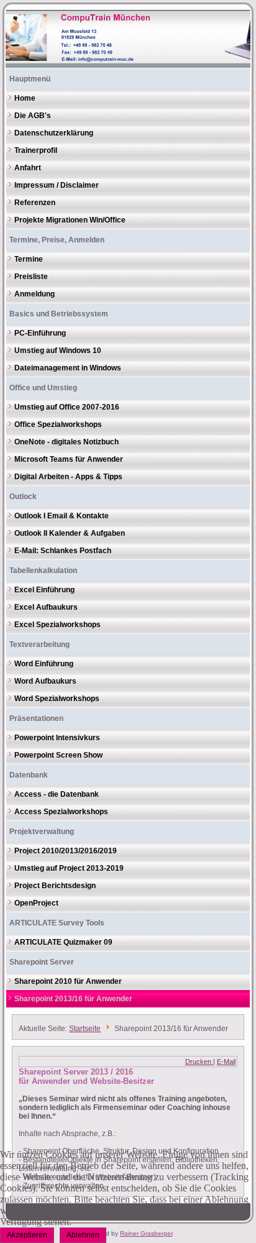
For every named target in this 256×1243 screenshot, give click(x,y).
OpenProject (36, 903)
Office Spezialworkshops (58, 424)
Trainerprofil (35, 150)
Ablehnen (82, 1235)
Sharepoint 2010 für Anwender (68, 981)
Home (24, 98)
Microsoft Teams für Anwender (68, 459)
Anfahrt (27, 167)
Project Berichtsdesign (55, 885)
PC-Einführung (40, 333)
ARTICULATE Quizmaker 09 (63, 942)
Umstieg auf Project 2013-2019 (69, 868)
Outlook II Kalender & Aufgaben (69, 533)
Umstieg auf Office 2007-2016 (66, 407)
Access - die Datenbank (56, 794)
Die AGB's (32, 115)
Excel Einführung (44, 589)
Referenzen (34, 202)
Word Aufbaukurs (45, 681)
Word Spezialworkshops (56, 698)
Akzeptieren (27, 1235)
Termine (28, 259)
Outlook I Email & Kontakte (61, 515)
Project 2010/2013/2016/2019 (65, 850)
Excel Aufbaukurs (46, 607)
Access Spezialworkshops (61, 811)
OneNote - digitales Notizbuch (66, 442)
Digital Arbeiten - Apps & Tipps (68, 476)
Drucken (199, 1061)
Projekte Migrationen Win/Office (70, 220)
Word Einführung (43, 663)
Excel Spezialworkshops (57, 624)
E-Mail (226, 1061)
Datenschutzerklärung (53, 133)
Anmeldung (34, 294)
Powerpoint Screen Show (58, 755)
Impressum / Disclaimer (56, 185)
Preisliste (31, 276)
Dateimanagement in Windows (67, 368)
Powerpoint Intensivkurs (57, 737)
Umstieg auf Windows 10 (57, 350)
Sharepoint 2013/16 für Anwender (73, 998)
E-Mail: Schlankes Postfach (62, 550)
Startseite (85, 1028)
